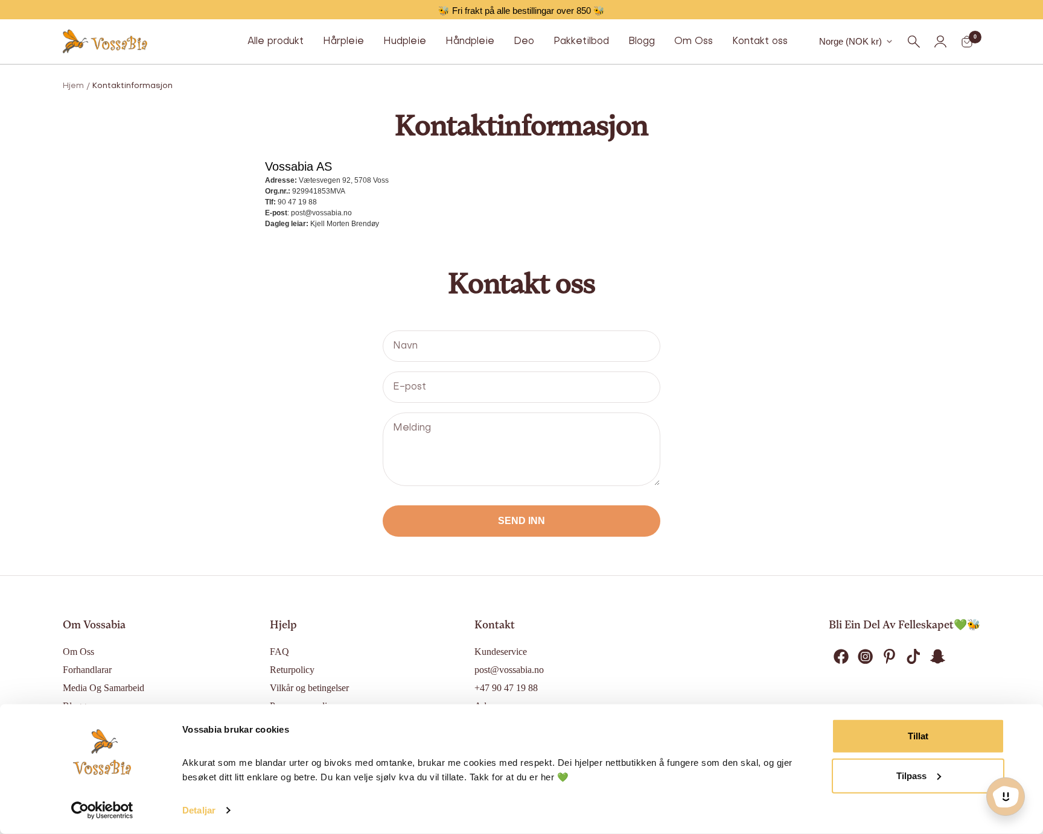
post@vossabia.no (509, 670)
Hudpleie (404, 41)
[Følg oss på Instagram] (865, 657)
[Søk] (914, 41)
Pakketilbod (581, 41)
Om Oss (693, 41)
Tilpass (911, 775)
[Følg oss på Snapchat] (937, 657)
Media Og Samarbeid (103, 688)
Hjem (73, 86)
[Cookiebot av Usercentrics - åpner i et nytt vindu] (102, 810)
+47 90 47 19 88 (506, 688)
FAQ (279, 651)
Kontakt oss (760, 41)
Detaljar (198, 810)
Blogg (641, 41)
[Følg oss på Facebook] (841, 657)
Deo (524, 41)
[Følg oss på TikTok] (913, 657)
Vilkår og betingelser (309, 688)
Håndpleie (469, 41)
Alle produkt (275, 41)
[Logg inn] (940, 41)
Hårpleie (343, 41)
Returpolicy (292, 670)
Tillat (918, 736)
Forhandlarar (87, 670)
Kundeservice (500, 651)
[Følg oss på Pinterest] (889, 657)
